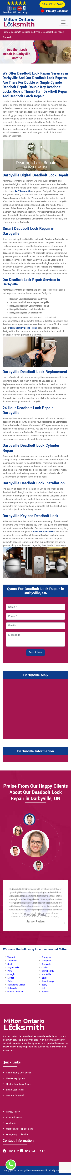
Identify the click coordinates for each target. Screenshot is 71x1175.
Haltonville (12, 988)
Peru (9, 971)
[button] (29, 819)
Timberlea (12, 960)
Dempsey (46, 960)
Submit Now (35, 652)
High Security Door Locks (18, 1072)
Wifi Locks (11, 1123)
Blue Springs (48, 981)
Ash (43, 988)
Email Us (13, 1151)
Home (5, 32)
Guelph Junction (15, 991)
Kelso (10, 981)
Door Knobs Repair (15, 1095)
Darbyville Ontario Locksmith (33, 1170)
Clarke (45, 967)
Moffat (10, 977)
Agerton (45, 991)
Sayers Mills (13, 967)
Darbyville (46, 964)
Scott (10, 964)
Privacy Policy (13, 1111)
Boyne (45, 977)
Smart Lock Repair (15, 1089)
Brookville (46, 974)
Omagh (10, 974)
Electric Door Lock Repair (18, 1084)
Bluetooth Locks (14, 1117)
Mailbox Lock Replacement (19, 1128)
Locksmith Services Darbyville (25, 32)
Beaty (44, 984)
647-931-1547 (52, 4)
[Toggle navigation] (63, 22)
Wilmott (11, 957)
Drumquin (46, 957)
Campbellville (48, 971)
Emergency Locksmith (17, 1134)
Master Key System (15, 1078)
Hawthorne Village (16, 984)
